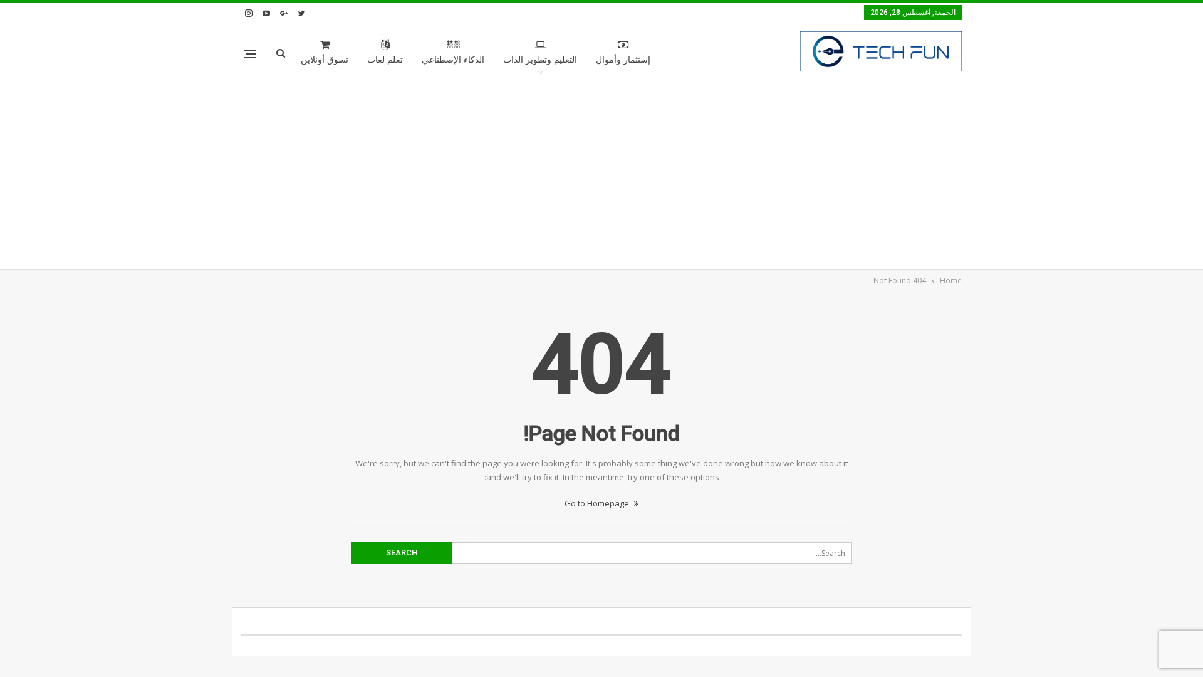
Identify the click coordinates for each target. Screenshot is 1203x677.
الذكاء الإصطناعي (453, 60)
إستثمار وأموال (623, 60)
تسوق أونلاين (324, 60)
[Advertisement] (601, 175)
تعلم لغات (385, 60)
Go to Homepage (598, 503)
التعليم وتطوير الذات (540, 60)
